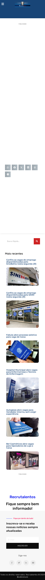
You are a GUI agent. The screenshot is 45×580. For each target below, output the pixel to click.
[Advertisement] (22, 49)
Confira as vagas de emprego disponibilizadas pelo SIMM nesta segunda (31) (21, 295)
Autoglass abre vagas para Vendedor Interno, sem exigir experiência (21, 412)
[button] (8, 167)
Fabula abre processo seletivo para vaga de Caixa (21, 336)
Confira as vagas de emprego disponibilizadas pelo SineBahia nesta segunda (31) (21, 262)
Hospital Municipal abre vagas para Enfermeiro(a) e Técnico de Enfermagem (21, 372)
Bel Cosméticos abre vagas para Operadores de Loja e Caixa (20, 446)
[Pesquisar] (37, 241)
